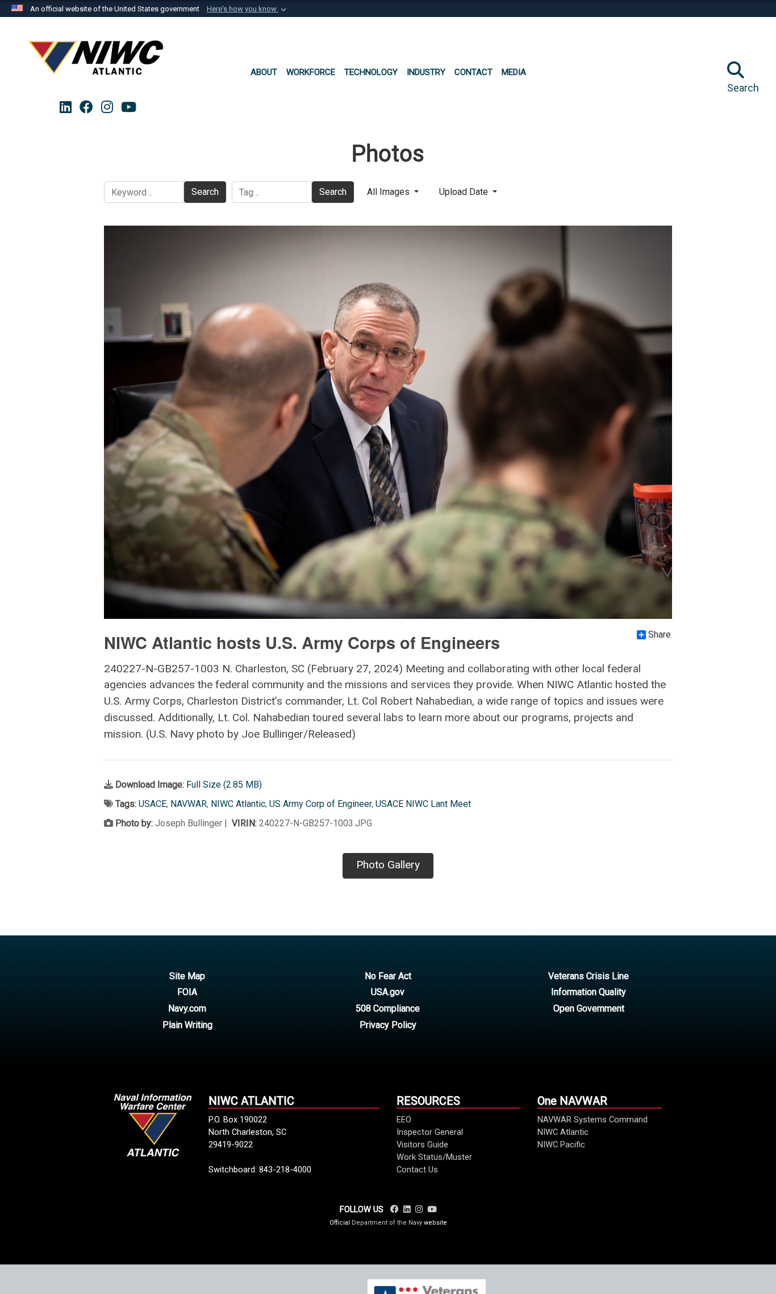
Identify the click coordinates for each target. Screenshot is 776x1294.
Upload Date (464, 191)
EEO (404, 1119)
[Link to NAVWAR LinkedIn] (407, 1209)
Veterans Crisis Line (588, 976)
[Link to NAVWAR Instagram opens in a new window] (107, 107)
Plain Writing (187, 1025)
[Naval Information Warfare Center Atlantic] (98, 62)
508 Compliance (388, 1008)
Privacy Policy (388, 1025)
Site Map (187, 976)
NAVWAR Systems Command (592, 1119)
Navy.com (187, 1008)
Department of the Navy (387, 1222)
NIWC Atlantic (238, 803)
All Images (389, 191)
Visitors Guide (422, 1144)
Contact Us (417, 1169)
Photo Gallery (388, 864)
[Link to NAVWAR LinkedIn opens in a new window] (66, 107)
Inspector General (430, 1132)
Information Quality (588, 992)
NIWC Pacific (561, 1144)
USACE (152, 803)
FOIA (187, 992)
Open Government (588, 1008)
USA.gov (387, 992)
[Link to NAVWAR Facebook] (394, 1209)
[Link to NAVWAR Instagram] (419, 1209)
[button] (248, 9)
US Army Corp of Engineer (320, 803)
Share (659, 634)
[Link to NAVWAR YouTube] (431, 1209)
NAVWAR (188, 803)
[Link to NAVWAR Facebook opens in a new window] (86, 107)
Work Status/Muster (434, 1157)
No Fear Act (388, 976)
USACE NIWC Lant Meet (423, 803)
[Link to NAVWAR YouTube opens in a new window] (128, 107)
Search (205, 191)
